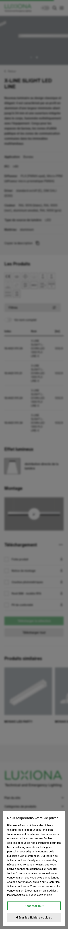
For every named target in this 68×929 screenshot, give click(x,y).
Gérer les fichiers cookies (34, 917)
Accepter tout (34, 906)
